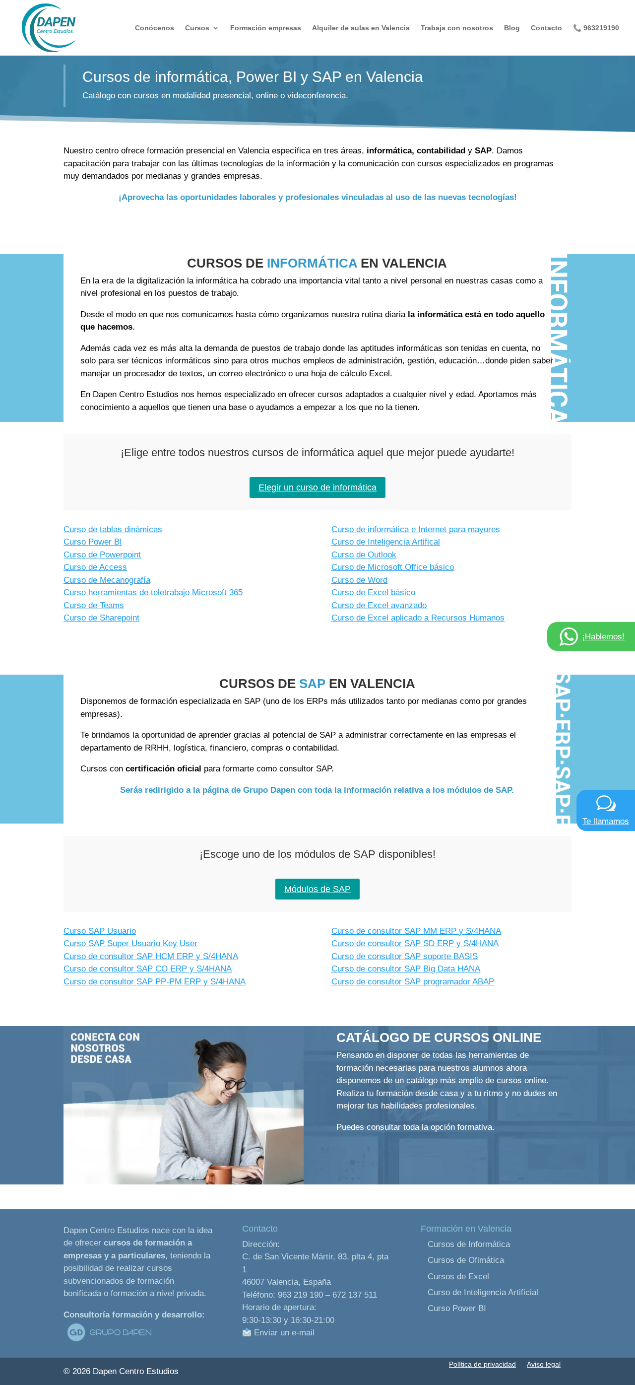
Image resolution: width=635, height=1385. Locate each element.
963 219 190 (300, 1295)
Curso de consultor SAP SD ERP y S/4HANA (415, 943)
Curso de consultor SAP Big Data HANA (405, 968)
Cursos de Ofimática (466, 1260)
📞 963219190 (596, 28)
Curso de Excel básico (373, 592)
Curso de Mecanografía (107, 580)
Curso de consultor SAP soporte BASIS (404, 956)
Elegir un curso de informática (317, 487)
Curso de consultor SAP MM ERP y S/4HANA (416, 931)
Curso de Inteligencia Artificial (483, 1292)
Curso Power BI (93, 542)
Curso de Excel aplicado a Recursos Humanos (418, 618)
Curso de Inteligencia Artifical (385, 542)
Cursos (197, 28)
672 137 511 (354, 1295)
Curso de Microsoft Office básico (392, 567)
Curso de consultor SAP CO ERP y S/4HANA (148, 968)
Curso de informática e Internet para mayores (415, 529)
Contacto (546, 28)
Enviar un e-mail (283, 1332)
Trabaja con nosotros (457, 28)
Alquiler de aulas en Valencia (361, 28)
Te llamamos (605, 821)
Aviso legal (544, 1364)
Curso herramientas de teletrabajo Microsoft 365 (153, 592)
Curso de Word (359, 580)
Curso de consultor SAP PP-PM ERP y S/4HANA (155, 981)
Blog (512, 28)
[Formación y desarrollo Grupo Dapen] (109, 1341)
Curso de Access (95, 567)
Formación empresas (265, 28)
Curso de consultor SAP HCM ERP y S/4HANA (151, 956)
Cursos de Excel (458, 1276)
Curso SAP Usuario (100, 931)
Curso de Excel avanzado (379, 605)
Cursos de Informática (469, 1244)
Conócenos (154, 28)
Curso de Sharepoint (101, 618)
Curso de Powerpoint (102, 554)
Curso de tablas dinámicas (113, 529)
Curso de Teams (94, 605)
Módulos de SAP (317, 889)
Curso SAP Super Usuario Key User (130, 943)
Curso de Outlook (363, 554)
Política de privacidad (482, 1364)
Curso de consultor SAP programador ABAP (412, 981)
